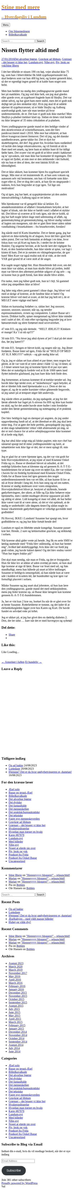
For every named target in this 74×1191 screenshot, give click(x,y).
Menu (6, 25)
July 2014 (14, 1048)
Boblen (21, 884)
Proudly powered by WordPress (19, 1183)
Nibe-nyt (49, 62)
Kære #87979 (16, 835)
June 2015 (14, 1012)
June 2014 (14, 1051)
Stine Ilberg (12, 65)
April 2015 (15, 1018)
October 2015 (16, 999)
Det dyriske (15, 802)
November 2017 (18, 973)
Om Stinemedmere (19, 31)
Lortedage (14, 768)
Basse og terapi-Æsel (20, 792)
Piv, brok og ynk (18, 851)
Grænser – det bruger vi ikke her (27, 825)
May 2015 (14, 1015)
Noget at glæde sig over (22, 848)
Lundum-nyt (36, 62)
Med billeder (16, 841)
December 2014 (18, 1031)
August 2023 (16, 963)
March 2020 (15, 966)
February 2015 (17, 1025)
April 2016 (15, 979)
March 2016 (15, 982)
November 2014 (18, 1035)
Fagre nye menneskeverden (24, 818)
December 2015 (18, 992)
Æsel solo (14, 789)
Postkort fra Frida (18, 854)
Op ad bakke (16, 765)
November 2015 (18, 995)
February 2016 (17, 986)
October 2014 (16, 1038)
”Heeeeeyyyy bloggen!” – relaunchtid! (48, 875)
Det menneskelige (19, 808)
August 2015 (16, 1005)
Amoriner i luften (12, 662)
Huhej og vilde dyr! (20, 922)
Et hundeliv (33, 662)
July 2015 (14, 1009)
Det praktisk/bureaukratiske (24, 812)
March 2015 (15, 1022)
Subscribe (13, 1170)
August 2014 (16, 1044)
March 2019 (15, 969)
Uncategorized (17, 861)
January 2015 (16, 1028)
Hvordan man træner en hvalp (26, 831)
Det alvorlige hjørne (25, 59)
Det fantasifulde (18, 805)
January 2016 (16, 989)
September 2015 (18, 1002)
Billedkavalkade (18, 34)
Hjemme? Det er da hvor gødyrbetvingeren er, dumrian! (40, 771)
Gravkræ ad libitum (49, 59)
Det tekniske (16, 815)
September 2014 (18, 1041)
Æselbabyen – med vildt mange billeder (31, 918)
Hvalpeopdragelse (19, 828)
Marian (13, 878)
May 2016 (14, 976)
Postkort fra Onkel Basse (23, 857)
